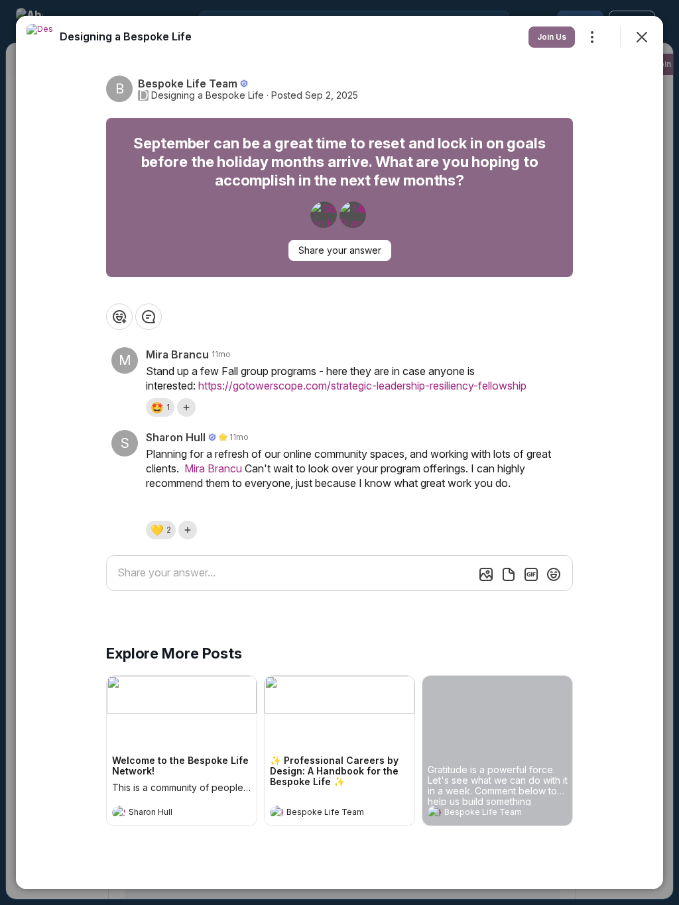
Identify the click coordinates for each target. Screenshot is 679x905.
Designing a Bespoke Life (207, 95)
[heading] (168, 813)
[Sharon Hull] (323, 214)
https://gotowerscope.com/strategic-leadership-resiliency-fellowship (362, 385)
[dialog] (339, 452)
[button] (160, 407)
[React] (119, 316)
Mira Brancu (213, 468)
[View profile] (118, 812)
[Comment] (148, 316)
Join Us (551, 37)
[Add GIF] (531, 574)
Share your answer (339, 250)
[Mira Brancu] (353, 214)
